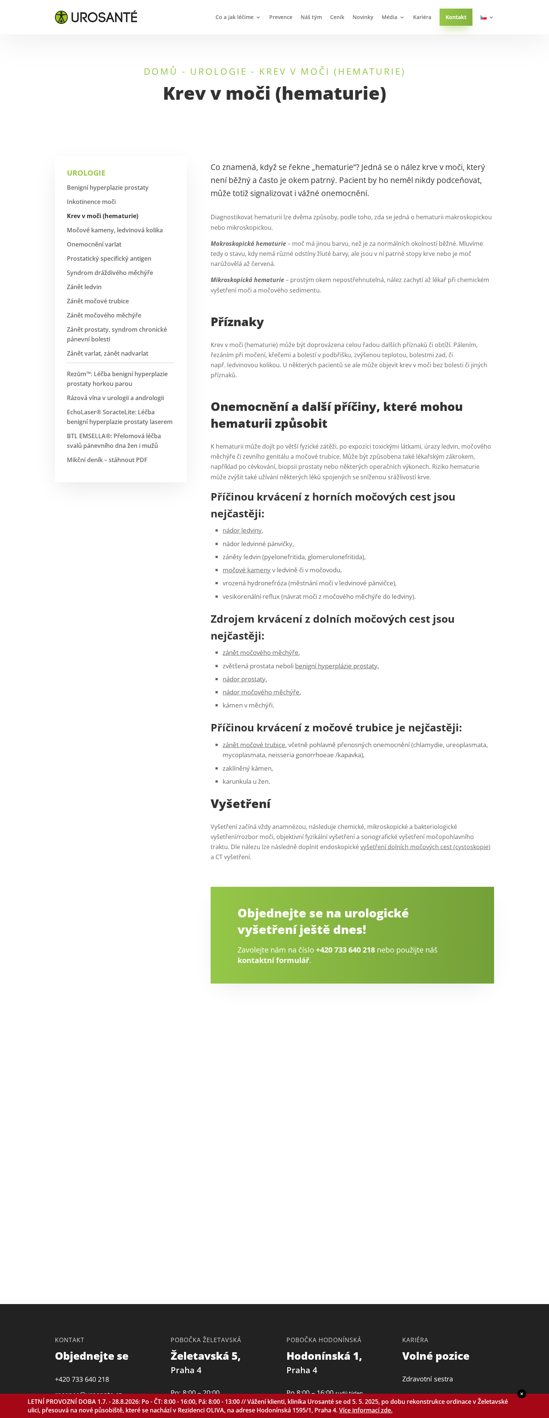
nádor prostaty (244, 679)
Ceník (337, 17)
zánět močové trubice (254, 744)
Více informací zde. (366, 1410)
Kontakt (456, 17)
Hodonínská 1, (325, 1362)
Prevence (280, 17)
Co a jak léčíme (234, 17)
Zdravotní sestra (427, 1378)
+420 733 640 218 (345, 950)
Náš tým (311, 17)
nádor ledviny (242, 530)
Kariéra (422, 17)
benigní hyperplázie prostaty (336, 666)
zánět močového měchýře (260, 652)
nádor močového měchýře (261, 692)
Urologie (218, 71)
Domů (161, 71)
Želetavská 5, (207, 1362)
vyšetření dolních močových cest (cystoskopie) (425, 847)
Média (389, 17)
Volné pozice (435, 1356)
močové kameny (247, 570)
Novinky (363, 17)
